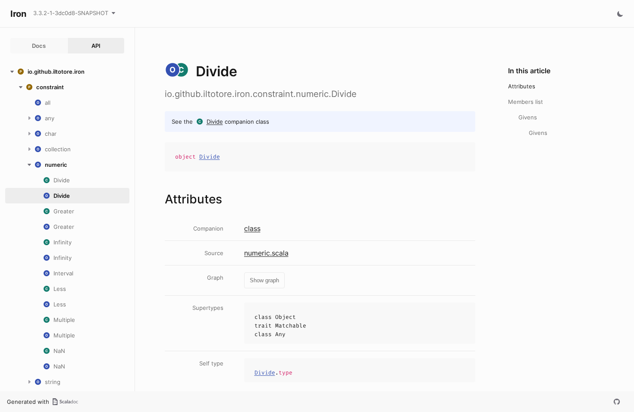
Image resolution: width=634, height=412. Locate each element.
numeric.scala (266, 253)
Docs (39, 45)
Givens (527, 117)
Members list (525, 101)
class (252, 228)
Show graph (264, 280)
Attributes (521, 86)
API (95, 45)
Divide (215, 121)
